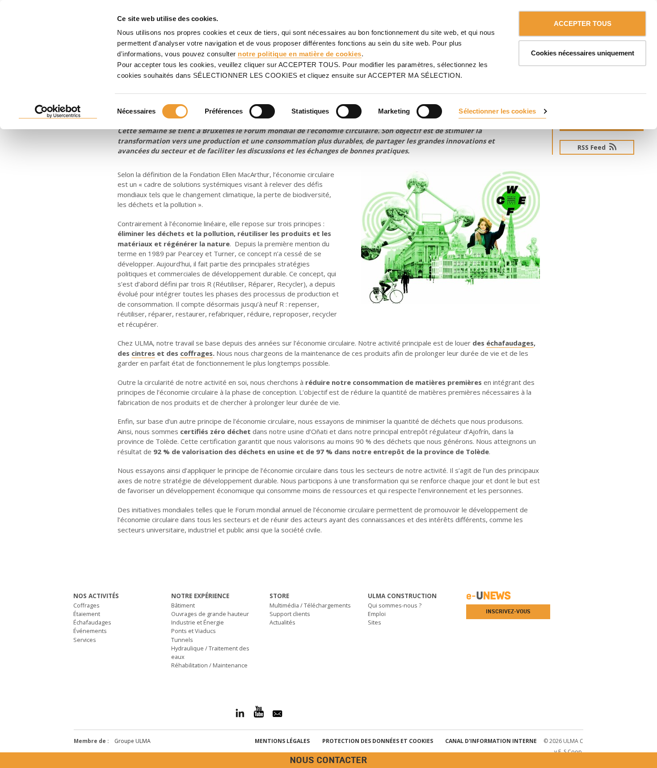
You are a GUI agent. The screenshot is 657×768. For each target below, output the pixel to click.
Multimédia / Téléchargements (310, 605)
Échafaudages (92, 622)
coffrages (196, 353)
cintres (143, 353)
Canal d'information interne (491, 741)
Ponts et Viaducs (193, 631)
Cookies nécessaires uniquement (582, 53)
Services (84, 640)
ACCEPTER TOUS (582, 23)
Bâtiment (183, 605)
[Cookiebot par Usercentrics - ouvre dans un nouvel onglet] (58, 111)
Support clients (290, 614)
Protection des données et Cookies (377, 741)
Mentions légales (282, 741)
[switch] (262, 111)
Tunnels (182, 640)
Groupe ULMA (132, 741)
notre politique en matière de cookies (300, 54)
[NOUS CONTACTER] (6, 561)
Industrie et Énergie (197, 622)
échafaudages (510, 342)
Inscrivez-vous (508, 611)
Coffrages (86, 605)
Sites (374, 622)
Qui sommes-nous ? (394, 605)
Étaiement (86, 614)
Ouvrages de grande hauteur (210, 614)
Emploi (377, 614)
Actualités (282, 622)
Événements (90, 631)
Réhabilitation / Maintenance (209, 665)
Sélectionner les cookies (497, 111)
